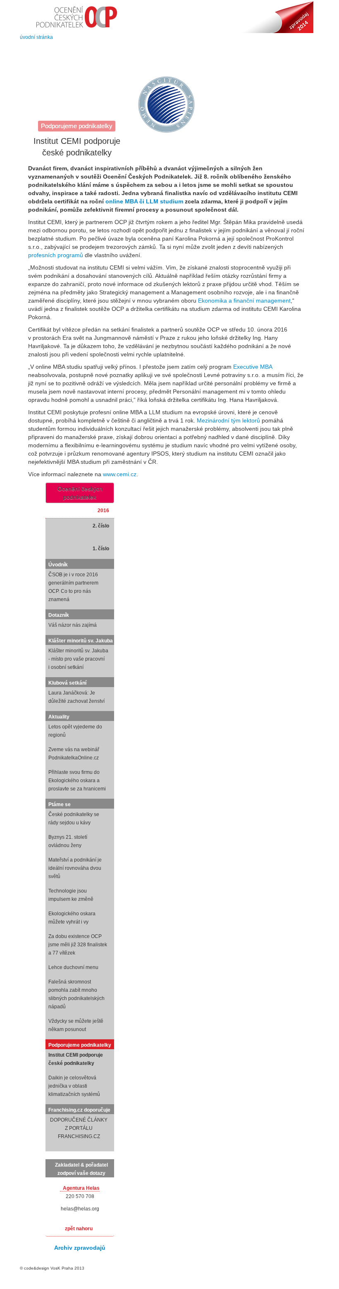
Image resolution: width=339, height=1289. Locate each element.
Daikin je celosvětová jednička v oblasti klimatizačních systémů (74, 1086)
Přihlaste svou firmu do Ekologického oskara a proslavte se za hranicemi (77, 780)
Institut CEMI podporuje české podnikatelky (75, 1059)
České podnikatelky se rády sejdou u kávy (73, 819)
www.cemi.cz (119, 474)
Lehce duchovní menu (73, 967)
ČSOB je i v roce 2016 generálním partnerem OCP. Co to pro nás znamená (73, 587)
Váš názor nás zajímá (72, 625)
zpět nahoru (79, 1229)
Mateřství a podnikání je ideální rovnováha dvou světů (75, 868)
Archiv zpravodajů (79, 1247)
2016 (103, 510)
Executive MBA (252, 366)
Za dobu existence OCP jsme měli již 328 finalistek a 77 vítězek (77, 944)
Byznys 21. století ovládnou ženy (67, 841)
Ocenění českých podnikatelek (80, 492)
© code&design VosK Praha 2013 (52, 1268)
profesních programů (55, 255)
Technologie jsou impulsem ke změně (70, 895)
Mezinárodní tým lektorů (228, 420)
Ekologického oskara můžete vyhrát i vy (71, 918)
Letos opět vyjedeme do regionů (75, 731)
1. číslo (101, 548)
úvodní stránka (36, 37)
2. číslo (101, 526)
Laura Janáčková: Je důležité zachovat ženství (76, 697)
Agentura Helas (81, 1188)
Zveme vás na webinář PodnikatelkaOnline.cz (73, 754)
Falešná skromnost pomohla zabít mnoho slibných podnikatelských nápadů (76, 994)
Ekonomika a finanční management (244, 300)
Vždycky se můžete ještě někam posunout (75, 1025)
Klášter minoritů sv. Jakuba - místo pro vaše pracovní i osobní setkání (78, 659)
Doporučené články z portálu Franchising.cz (78, 1128)
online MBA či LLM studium (144, 201)
